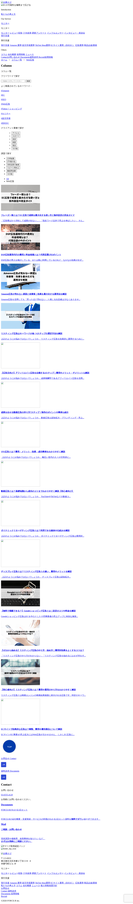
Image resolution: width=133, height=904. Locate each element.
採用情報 (21, 54)
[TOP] (9, 754)
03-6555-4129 (7, 795)
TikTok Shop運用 (42, 45)
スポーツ (15, 136)
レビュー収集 (16, 33)
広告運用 (79, 45)
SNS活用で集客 (13, 165)
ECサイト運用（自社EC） (63, 45)
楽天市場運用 (28, 45)
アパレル (15, 133)
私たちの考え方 (8, 14)
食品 (14, 145)
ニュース (29, 54)
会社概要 (12, 54)
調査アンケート (39, 33)
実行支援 (5, 36)
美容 (14, 139)
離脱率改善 (11, 171)
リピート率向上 (13, 168)
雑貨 (14, 142)
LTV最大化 (11, 162)
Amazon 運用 (16, 45)
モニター (5, 23)
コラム (4, 54)
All (7, 179)
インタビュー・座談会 (74, 33)
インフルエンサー (55, 33)
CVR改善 (27, 33)
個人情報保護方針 (49, 885)
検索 (28, 81)
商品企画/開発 (90, 45)
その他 (15, 148)
